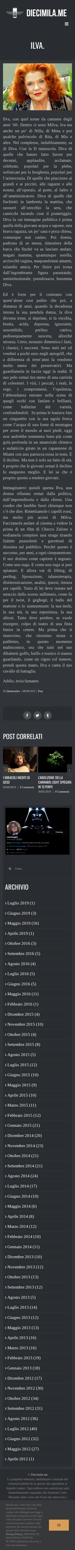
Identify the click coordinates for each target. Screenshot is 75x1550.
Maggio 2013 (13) (23, 1327)
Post (40, 691)
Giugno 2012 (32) (22, 1438)
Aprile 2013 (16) (21, 1337)
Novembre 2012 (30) (25, 1388)
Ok (59, 1525)
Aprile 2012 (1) (20, 1459)
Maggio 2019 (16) (23, 923)
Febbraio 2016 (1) (22, 1004)
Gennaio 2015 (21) (23, 1125)
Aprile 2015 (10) (21, 1095)
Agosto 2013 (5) (21, 1297)
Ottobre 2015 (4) (21, 1034)
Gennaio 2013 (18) (23, 1368)
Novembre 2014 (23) (25, 1145)
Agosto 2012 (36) (22, 1418)
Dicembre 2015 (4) (23, 1014)
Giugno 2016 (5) (21, 984)
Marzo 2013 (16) (21, 1347)
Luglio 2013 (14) (22, 1307)
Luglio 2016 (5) (21, 973)
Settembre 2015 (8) (23, 1044)
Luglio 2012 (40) (22, 1428)
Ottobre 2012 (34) (22, 1398)
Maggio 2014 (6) (22, 1206)
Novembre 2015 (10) (25, 1024)
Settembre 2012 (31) (24, 1408)
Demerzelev (13, 691)
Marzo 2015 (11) (21, 1105)
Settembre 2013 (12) (24, 1287)
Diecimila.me (39, 1474)
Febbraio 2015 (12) (24, 1115)
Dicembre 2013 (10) (24, 1256)
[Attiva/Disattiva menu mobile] (67, 24)
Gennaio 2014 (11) (23, 1246)
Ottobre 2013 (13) (22, 1277)
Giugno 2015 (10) (22, 1074)
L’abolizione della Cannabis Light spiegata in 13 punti (54, 782)
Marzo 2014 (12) (21, 1226)
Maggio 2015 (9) (22, 1085)
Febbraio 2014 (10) (24, 1236)
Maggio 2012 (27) (23, 1449)
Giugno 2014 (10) (22, 1196)
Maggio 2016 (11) (23, 994)
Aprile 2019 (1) (20, 933)
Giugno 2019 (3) (21, 913)
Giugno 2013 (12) (22, 1317)
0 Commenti (27, 787)
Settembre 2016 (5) (23, 953)
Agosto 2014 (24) (22, 1175)
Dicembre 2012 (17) (24, 1378)
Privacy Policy (14, 1534)
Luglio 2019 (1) (21, 903)
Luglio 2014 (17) (22, 1186)
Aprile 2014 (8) (20, 1216)
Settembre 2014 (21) (24, 1165)
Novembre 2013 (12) (25, 1267)
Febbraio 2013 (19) (24, 1357)
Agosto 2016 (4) (21, 963)
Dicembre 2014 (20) (24, 1135)
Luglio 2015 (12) (22, 1064)
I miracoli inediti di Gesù (16, 780)
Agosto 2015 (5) (21, 1054)
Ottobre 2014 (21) (22, 1155)
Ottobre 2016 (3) (21, 943)
